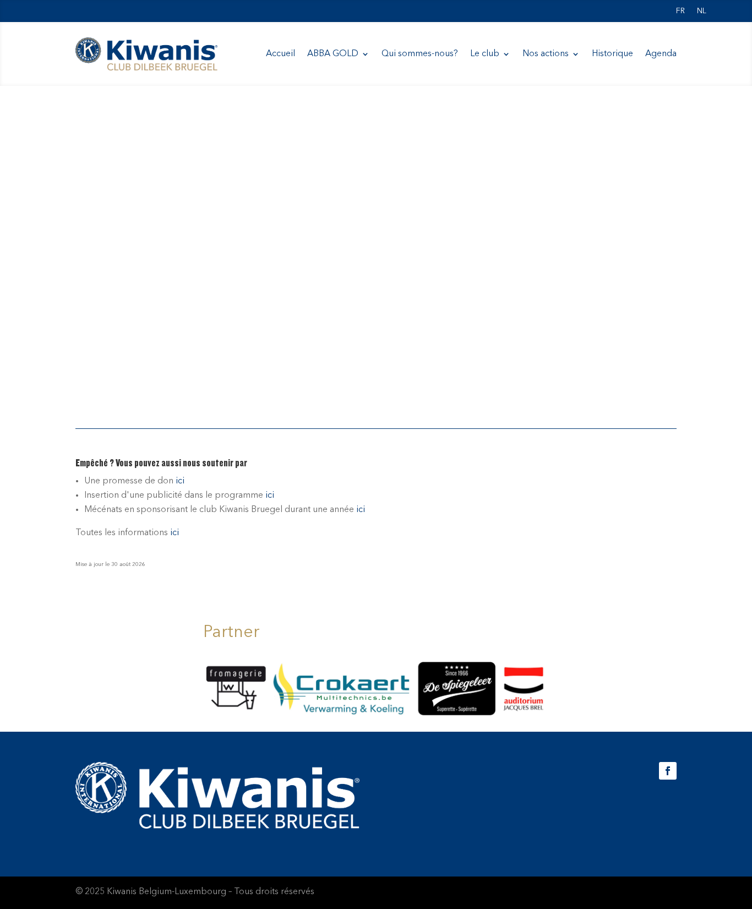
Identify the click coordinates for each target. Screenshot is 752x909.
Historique (612, 54)
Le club (484, 54)
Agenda (661, 54)
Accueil (280, 54)
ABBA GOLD (332, 54)
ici (180, 481)
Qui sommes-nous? (420, 54)
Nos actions (545, 54)
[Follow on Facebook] (668, 771)
